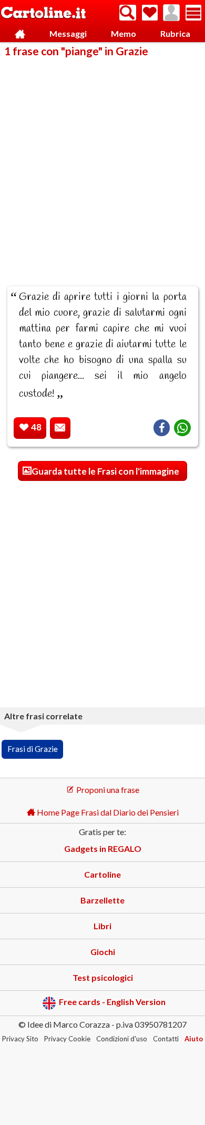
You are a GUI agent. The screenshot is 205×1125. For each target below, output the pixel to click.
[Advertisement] (102, 164)
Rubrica (175, 33)
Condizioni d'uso (121, 1038)
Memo (123, 33)
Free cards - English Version (112, 1002)
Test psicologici (103, 977)
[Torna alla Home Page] (43, 13)
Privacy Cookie (67, 1038)
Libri (102, 926)
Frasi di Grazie (32, 749)
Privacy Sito (20, 1038)
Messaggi (68, 33)
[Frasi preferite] (149, 12)
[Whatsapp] (182, 427)
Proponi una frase (107, 790)
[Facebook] (161, 427)
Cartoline (102, 874)
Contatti (166, 1038)
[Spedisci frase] (60, 428)
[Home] (19, 34)
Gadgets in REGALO (102, 848)
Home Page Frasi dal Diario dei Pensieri (107, 812)
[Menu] (193, 12)
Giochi (102, 952)
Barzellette (102, 900)
